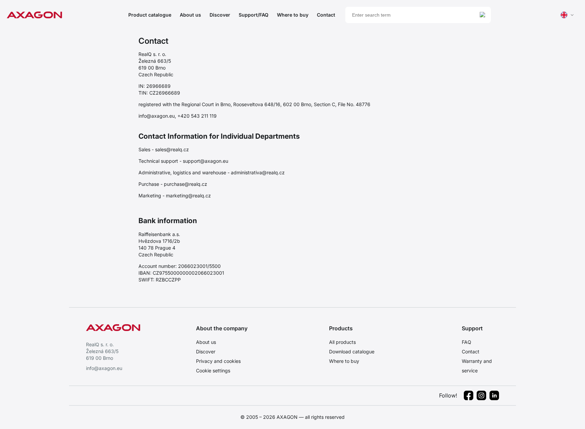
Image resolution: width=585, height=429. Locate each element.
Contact (326, 15)
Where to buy (292, 15)
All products (342, 342)
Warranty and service (477, 365)
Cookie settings (213, 370)
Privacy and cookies (218, 361)
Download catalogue (351, 351)
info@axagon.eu (104, 368)
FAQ (466, 342)
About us (190, 15)
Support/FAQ (253, 15)
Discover (220, 15)
